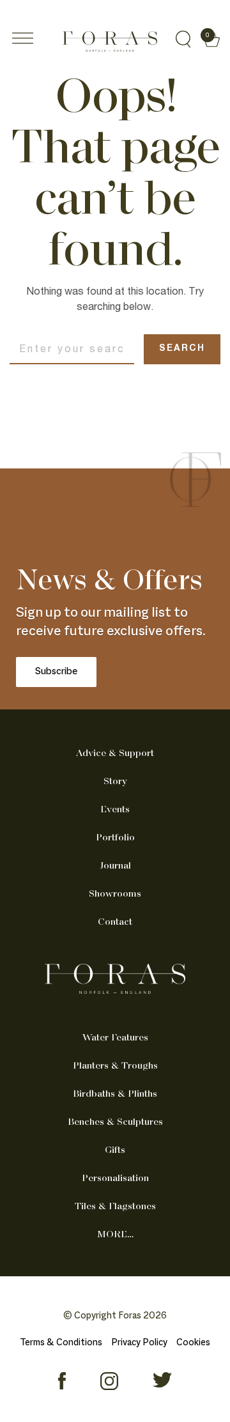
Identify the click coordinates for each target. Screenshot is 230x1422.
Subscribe (56, 672)
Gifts (115, 1150)
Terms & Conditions (61, 1343)
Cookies (193, 1343)
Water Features (115, 1038)
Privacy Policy (139, 1343)
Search (182, 348)
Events (115, 810)
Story (115, 782)
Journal (115, 866)
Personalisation (115, 1178)
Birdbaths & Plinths (115, 1094)
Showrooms (115, 894)
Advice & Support (115, 753)
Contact (115, 922)
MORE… (115, 1235)
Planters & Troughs (115, 1066)
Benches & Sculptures (115, 1122)
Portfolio (115, 838)
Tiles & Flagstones (115, 1207)
